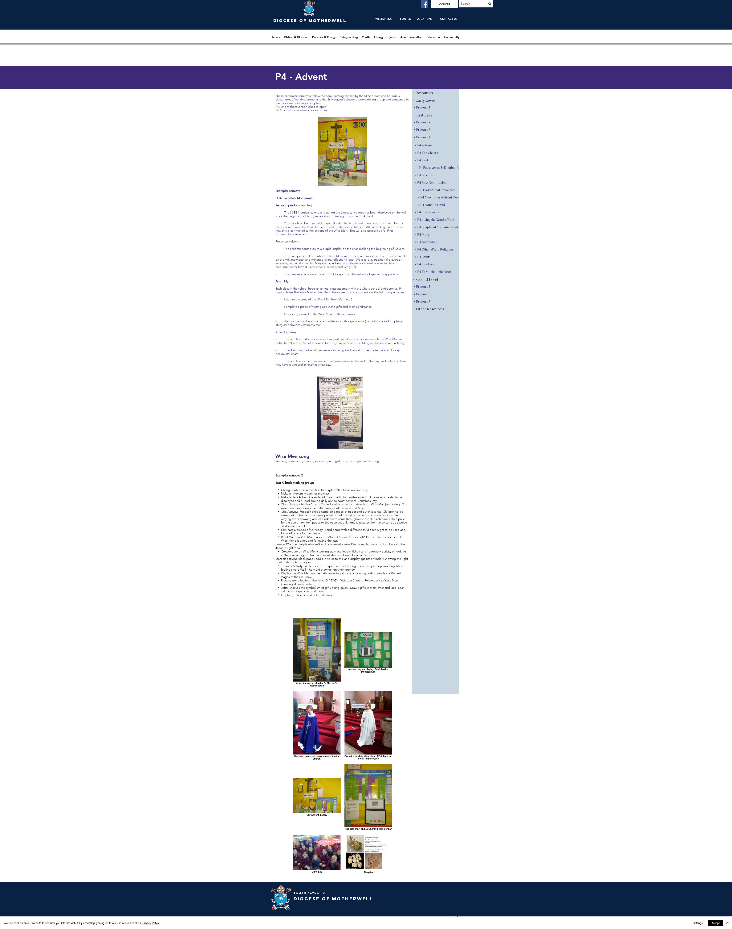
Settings (698, 923)
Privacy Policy (150, 923)
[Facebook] (424, 4)
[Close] (727, 923)
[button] (296, 35)
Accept (715, 923)
